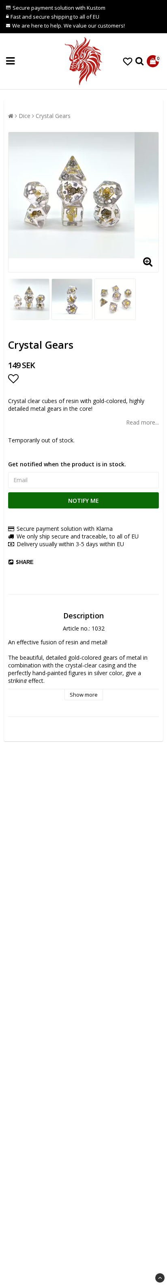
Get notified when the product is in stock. (67, 464)
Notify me (83, 500)
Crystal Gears (53, 116)
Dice (24, 116)
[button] (127, 61)
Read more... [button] (142, 422)
